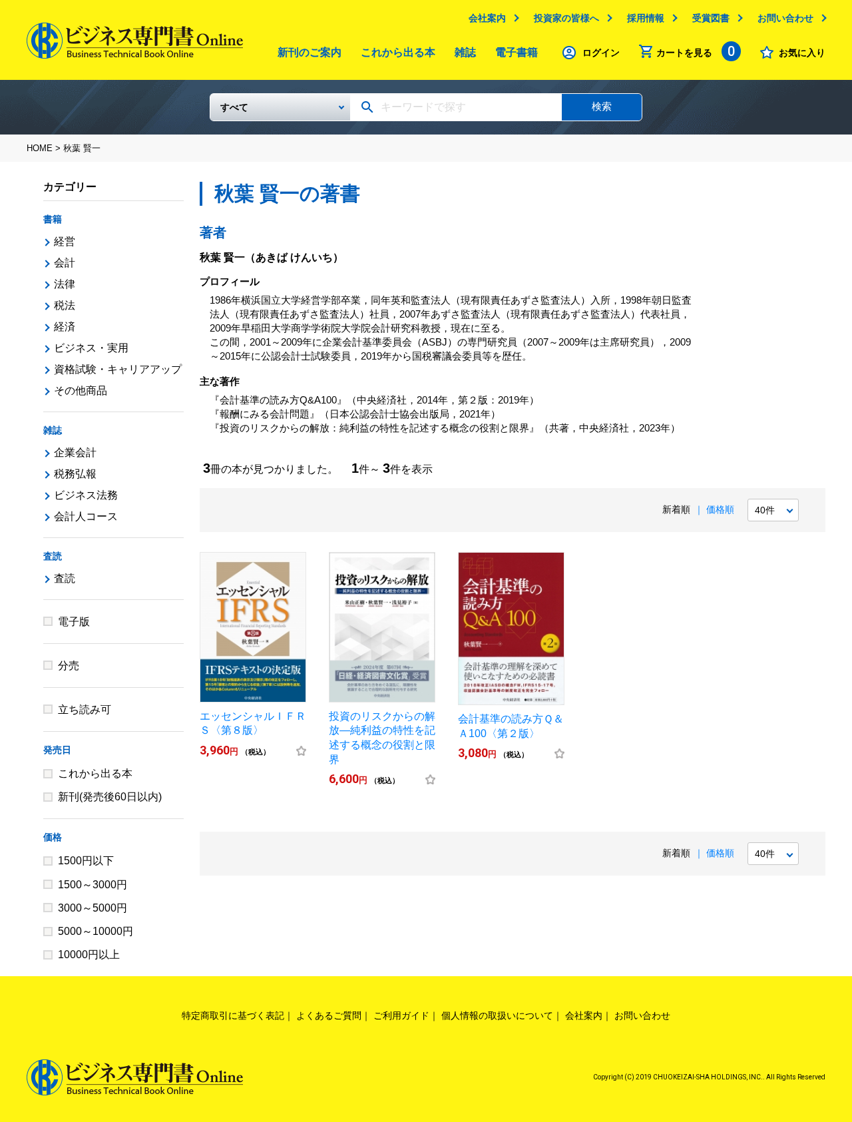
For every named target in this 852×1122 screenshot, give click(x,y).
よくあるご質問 (328, 1015)
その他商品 (80, 390)
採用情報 (645, 18)
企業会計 (75, 452)
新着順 (676, 509)
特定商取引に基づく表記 (233, 1015)
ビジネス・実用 (91, 348)
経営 (64, 241)
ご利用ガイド (401, 1015)
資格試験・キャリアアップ (118, 369)
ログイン (601, 52)
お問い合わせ (785, 18)
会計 (64, 262)
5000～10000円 (95, 931)
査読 (52, 556)
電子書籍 (516, 52)
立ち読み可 (84, 709)
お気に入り (802, 52)
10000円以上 (89, 954)
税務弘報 (75, 473)
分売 (68, 665)
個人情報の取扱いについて (497, 1015)
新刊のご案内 (309, 52)
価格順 (720, 509)
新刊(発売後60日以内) (110, 796)
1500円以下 (86, 860)
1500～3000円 (92, 884)
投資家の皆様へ (566, 18)
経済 (64, 326)
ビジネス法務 (86, 495)
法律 (64, 284)
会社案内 (487, 18)
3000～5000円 (92, 908)
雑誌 (465, 52)
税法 (64, 305)
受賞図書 (711, 18)
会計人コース (86, 516)
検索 (602, 106)
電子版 (74, 621)
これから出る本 (398, 52)
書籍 (52, 219)
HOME (40, 148)
